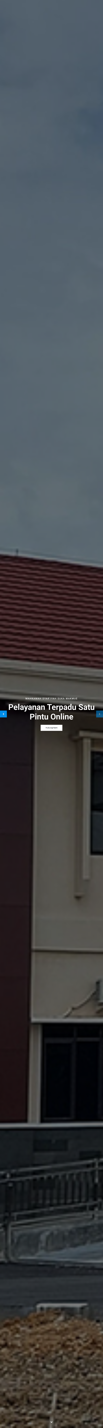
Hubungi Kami (51, 728)
